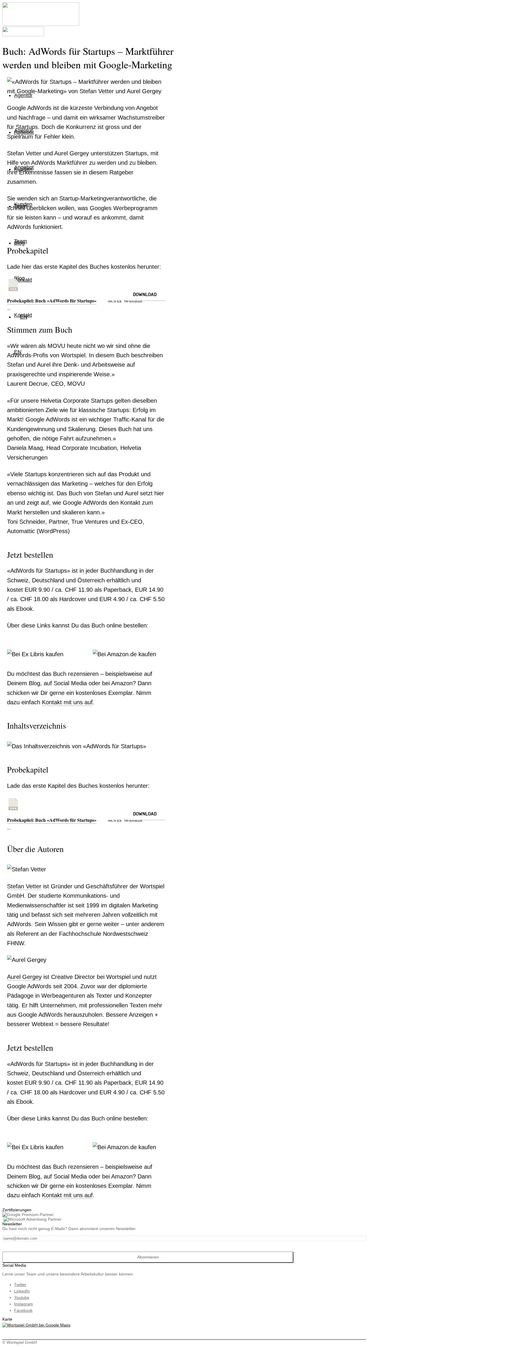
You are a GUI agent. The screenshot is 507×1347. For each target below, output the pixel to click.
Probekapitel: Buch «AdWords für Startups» (52, 300)
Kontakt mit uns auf (67, 702)
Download (145, 294)
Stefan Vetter (24, 886)
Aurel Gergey (24, 977)
